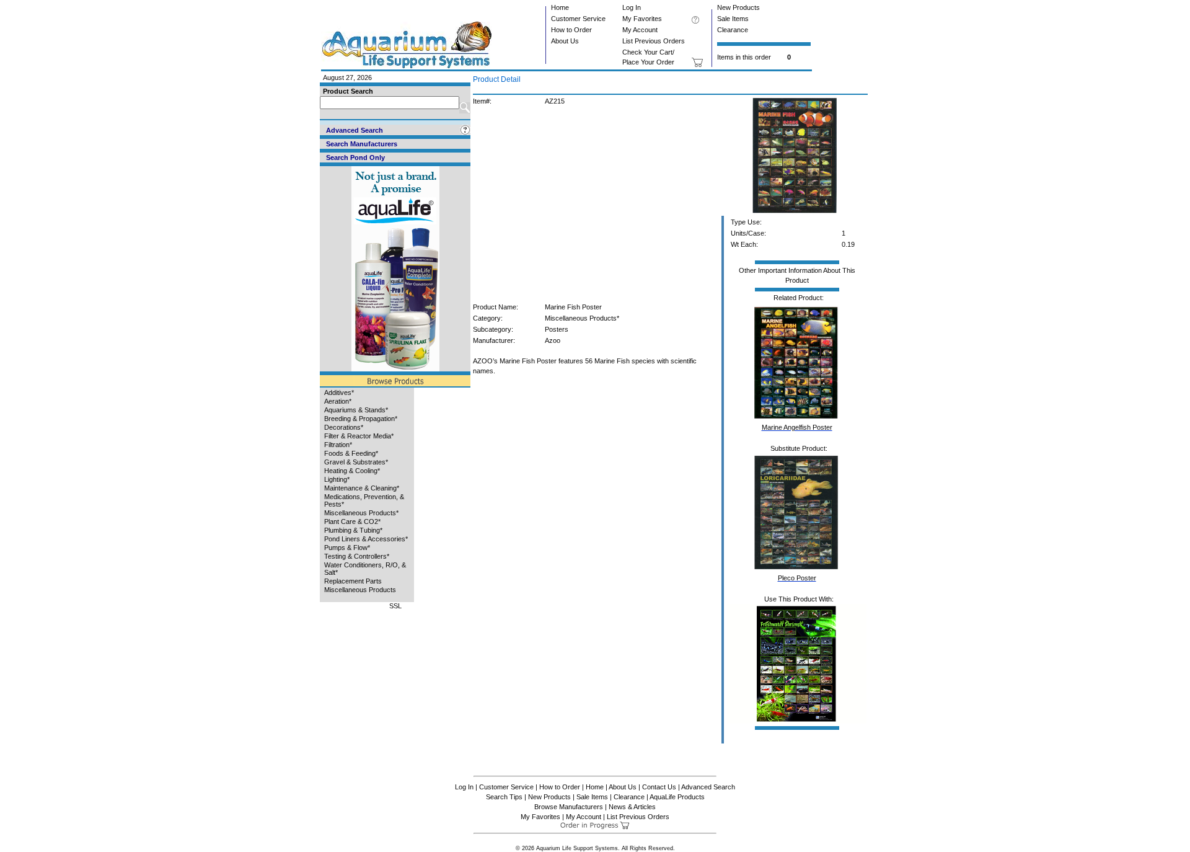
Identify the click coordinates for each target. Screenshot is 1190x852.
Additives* (339, 392)
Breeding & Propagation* (360, 418)
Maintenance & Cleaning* (361, 488)
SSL (395, 606)
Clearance (732, 29)
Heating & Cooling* (352, 470)
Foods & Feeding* (351, 453)
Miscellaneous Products (360, 589)
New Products (738, 7)
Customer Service (578, 18)
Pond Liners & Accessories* (366, 539)
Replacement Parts (353, 581)
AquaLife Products (677, 797)
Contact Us (659, 787)
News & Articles (632, 806)
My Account (640, 29)
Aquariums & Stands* (356, 410)
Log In (631, 7)
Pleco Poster (797, 578)
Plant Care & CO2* (352, 521)
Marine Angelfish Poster (797, 427)
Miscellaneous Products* (361, 513)
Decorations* (343, 427)
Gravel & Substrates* (356, 462)
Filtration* (338, 444)
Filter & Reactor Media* (359, 436)
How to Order (571, 29)
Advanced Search (708, 787)
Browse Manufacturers (568, 806)
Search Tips (504, 797)
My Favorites (642, 18)
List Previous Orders (653, 41)
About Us (565, 41)
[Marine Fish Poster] (795, 213)
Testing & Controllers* (356, 556)
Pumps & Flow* (347, 547)
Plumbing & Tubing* (353, 530)
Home (560, 7)
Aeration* (337, 401)
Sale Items (733, 18)
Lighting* (337, 479)
